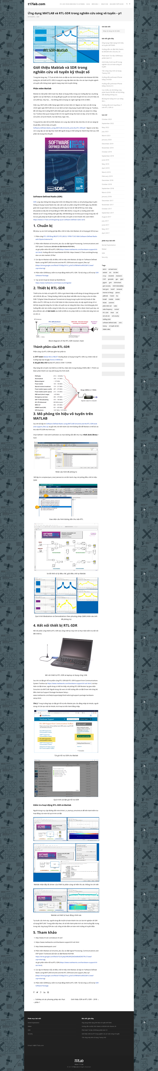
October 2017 (107, 209)
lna (117, 296)
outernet (111, 302)
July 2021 (105, 131)
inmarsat (119, 289)
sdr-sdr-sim (106, 316)
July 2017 (105, 221)
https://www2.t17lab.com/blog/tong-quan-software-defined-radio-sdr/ (58, 220)
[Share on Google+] (41, 992)
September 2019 (108, 156)
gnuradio (110, 279)
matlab (111, 299)
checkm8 (111, 276)
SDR (38, 17)
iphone (118, 292)
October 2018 (107, 184)
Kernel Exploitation (109, 245)
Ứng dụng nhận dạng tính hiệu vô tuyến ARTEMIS (97, 1023)
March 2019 (106, 172)
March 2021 (106, 135)
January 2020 (107, 140)
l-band (112, 296)
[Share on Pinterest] (48, 992)
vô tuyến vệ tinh (114, 326)
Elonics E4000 (55, 360)
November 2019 (107, 148)
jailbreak (105, 296)
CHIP (104, 279)
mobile (117, 299)
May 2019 (105, 164)
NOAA (104, 302)
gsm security (106, 286)
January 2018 (107, 196)
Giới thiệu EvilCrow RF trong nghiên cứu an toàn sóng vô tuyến (112, 64)
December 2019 (107, 144)
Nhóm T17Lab (79, 1064)
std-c (120, 322)
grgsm (105, 282)
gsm (110, 282)
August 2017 (106, 217)
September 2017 (108, 213)
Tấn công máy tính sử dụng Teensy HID (94, 1037)
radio (115, 306)
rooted (116, 309)
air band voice (113, 269)
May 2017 (105, 229)
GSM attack (117, 282)
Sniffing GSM (106, 319)
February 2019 (107, 176)
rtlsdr (112, 312)
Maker (104, 249)
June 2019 (105, 160)
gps (117, 279)
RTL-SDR (105, 312)
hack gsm (106, 289)
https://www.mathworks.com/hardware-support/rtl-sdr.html (69, 683)
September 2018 (108, 188)
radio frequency (107, 309)
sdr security (115, 316)
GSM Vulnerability (118, 286)
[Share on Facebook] (33, 992)
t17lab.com (36, 4)
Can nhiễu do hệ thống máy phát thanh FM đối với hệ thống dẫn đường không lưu (113, 92)
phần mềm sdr (107, 306)
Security (105, 257)
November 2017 (107, 205)
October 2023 (107, 119)
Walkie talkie (106, 329)
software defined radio (110, 322)
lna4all (105, 299)
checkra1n (119, 276)
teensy (105, 326)
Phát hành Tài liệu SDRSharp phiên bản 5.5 (94, 1030)
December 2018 (107, 180)
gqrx (121, 279)
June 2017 (105, 225)
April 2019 (105, 168)
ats (110, 272)
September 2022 (108, 123)
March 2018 (106, 192)
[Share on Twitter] (37, 992)
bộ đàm (115, 272)
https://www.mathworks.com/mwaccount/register (53, 283)
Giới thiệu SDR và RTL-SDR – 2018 (85, 999)
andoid (105, 272)
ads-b (104, 269)
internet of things (108, 292)
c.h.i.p (104, 276)
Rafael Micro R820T (51, 357)
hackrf (112, 289)
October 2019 (107, 152)
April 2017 (105, 233)
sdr (117, 312)
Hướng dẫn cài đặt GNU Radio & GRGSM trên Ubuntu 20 (99, 1026)
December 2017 (107, 200)
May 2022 (105, 127)
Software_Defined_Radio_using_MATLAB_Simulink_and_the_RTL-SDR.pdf (59, 128)
